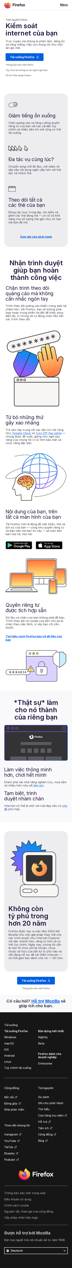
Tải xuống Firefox (22, 57)
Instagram (11, 1134)
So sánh (43, 1097)
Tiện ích (43, 1128)
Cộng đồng (45, 1134)
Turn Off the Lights (49, 433)
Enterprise (45, 1063)
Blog (41, 1140)
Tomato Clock (21, 433)
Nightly (43, 1037)
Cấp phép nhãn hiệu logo (21, 1217)
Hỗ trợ (42, 1121)
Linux (7, 1061)
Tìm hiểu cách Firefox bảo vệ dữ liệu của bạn (34, 638)
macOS (9, 1043)
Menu (64, 4)
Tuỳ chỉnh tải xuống (17, 1068)
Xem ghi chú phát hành (36, 237)
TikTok (8, 1147)
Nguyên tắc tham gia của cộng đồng (28, 1211)
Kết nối (9, 1097)
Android (9, 1055)
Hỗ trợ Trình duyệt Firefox (18, 75)
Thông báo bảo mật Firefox (20, 64)
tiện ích (38, 785)
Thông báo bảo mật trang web (25, 1193)
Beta (41, 1043)
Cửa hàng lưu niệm (50, 1115)
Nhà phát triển (14, 1109)
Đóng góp (10, 1103)
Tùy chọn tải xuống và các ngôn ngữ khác (27, 70)
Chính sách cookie (16, 1205)
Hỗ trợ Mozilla (45, 1001)
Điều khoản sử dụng (17, 1199)
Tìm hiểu (44, 1109)
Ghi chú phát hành (50, 1103)
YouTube (10, 1141)
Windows (10, 1037)
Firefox (36, 1174)
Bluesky (9, 1153)
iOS (6, 1049)
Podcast (9, 1159)
